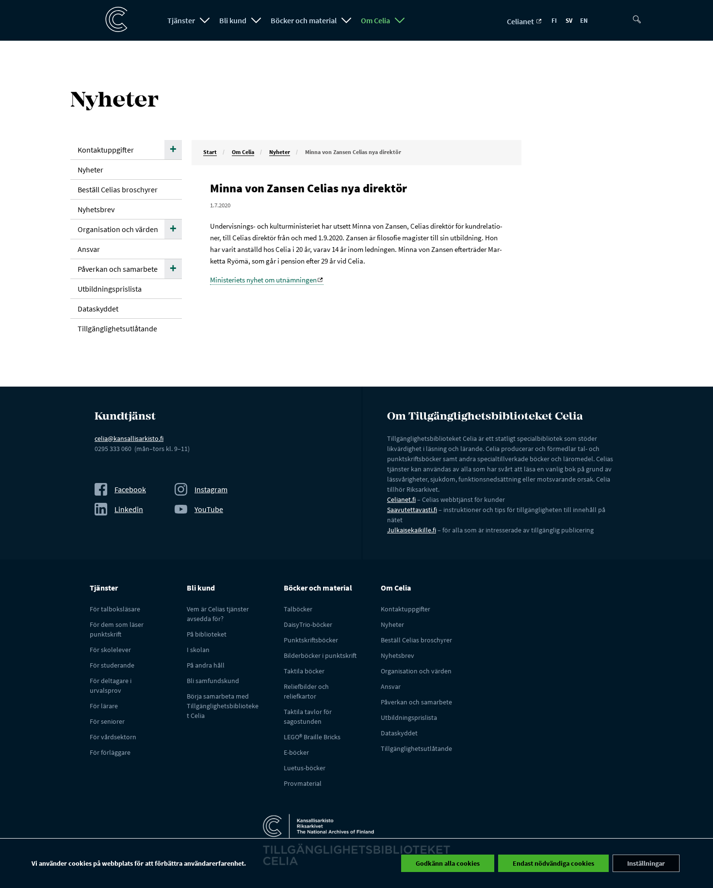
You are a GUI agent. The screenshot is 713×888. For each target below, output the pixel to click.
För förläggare (110, 752)
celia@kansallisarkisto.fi (129, 438)
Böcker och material (304, 20)
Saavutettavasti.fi (412, 509)
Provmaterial (303, 783)
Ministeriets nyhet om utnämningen (263, 279)
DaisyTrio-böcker (308, 624)
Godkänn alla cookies (448, 863)
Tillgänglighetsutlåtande (117, 328)
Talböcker (298, 609)
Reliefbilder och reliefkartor (306, 691)
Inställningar (646, 863)
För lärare (104, 705)
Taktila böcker (304, 671)
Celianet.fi (401, 499)
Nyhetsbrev (96, 209)
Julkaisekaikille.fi (411, 530)
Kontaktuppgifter (106, 150)
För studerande (112, 665)
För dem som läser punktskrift (117, 629)
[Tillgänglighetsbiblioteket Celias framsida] (111, 20)
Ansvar (89, 249)
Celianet (521, 21)
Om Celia (375, 20)
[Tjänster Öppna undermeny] (205, 20)
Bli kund (232, 20)
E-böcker (296, 752)
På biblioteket (207, 634)
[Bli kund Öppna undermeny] (256, 20)
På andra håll (206, 665)
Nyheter (279, 152)
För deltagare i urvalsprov (110, 685)
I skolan (198, 649)
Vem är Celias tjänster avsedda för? (218, 614)
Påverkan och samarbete (118, 269)
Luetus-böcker (304, 767)
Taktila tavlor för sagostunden (308, 716)
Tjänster (181, 20)
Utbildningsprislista (110, 289)
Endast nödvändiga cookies (553, 863)
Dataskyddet (98, 308)
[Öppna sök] (640, 15)
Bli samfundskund (213, 680)
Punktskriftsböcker (311, 640)
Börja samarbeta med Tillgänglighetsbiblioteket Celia (223, 706)
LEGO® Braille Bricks (312, 736)
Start (210, 152)
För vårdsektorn (113, 736)
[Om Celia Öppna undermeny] (400, 20)
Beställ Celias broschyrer (118, 189)
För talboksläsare (115, 609)
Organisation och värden (118, 229)
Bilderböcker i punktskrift (320, 655)
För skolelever (110, 649)
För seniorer (107, 721)
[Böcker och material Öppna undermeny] (346, 20)
